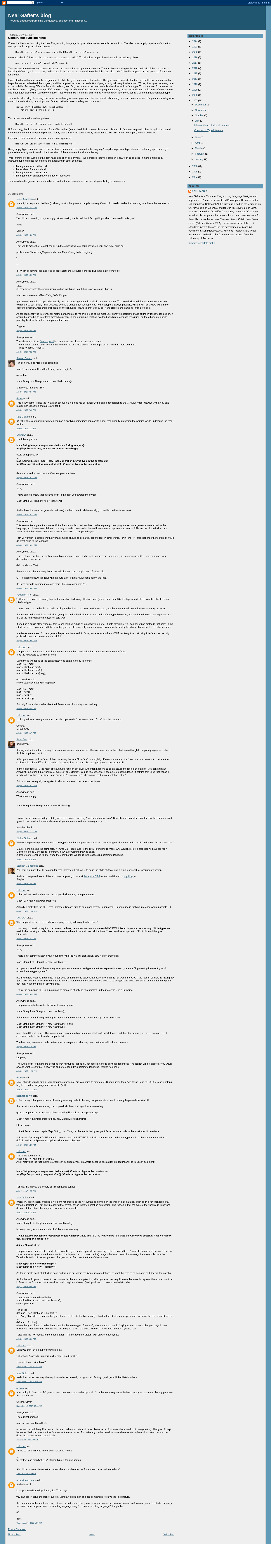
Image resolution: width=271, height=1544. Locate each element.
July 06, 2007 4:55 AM (26, 331)
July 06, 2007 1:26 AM (26, 235)
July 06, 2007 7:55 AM (26, 428)
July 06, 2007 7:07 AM (26, 392)
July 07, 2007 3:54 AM (26, 859)
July (197, 120)
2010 (195, 84)
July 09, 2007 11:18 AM (26, 1071)
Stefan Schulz (24, 838)
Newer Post (14, 1534)
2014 (195, 79)
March (198, 148)
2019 (195, 57)
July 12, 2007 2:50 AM (26, 1287)
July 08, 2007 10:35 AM (26, 994)
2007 (195, 100)
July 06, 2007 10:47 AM (26, 588)
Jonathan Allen (24, 594)
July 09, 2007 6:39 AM (26, 1047)
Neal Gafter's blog (29, 15)
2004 (195, 177)
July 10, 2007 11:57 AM (26, 1089)
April (198, 143)
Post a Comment (17, 1529)
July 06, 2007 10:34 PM (26, 786)
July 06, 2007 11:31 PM (26, 832)
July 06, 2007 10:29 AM (26, 545)
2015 (195, 73)
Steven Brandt (24, 358)
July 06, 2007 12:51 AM (26, 207)
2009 (195, 89)
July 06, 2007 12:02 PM (26, 641)
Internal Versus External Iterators (212, 125)
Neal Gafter (22, 416)
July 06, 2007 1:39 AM (26, 275)
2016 (195, 68)
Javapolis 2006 (92, 876)
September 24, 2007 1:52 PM (29, 1366)
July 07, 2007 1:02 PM (26, 939)
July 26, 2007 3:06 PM (26, 1339)
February (200, 153)
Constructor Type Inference (27, 37)
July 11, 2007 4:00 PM (26, 1212)
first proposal (47, 341)
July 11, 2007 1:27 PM (26, 1191)
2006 (195, 166)
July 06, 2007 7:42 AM (26, 410)
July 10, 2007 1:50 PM (26, 1145)
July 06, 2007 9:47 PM (26, 733)
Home (92, 1534)
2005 (195, 171)
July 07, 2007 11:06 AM (26, 911)
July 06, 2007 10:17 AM (26, 478)
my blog (128, 876)
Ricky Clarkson (24, 199)
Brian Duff (21, 739)
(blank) (20, 398)
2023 (195, 46)
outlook (20, 1388)
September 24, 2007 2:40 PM (29, 1382)
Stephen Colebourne (27, 865)
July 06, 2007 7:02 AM (26, 352)
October (199, 115)
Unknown (21, 434)
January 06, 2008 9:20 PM (27, 1440)
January (199, 159)
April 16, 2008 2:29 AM (26, 1474)
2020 (195, 52)
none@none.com (25, 1480)
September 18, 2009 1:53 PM (29, 1523)
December (201, 104)
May (197, 137)
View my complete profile (201, 243)
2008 (195, 95)
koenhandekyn (24, 1095)
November (201, 110)
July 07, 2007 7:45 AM (26, 884)
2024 (195, 41)
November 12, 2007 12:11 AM (29, 1406)
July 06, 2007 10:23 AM (26, 514)
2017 (195, 62)
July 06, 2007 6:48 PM (26, 709)
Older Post (168, 1534)
